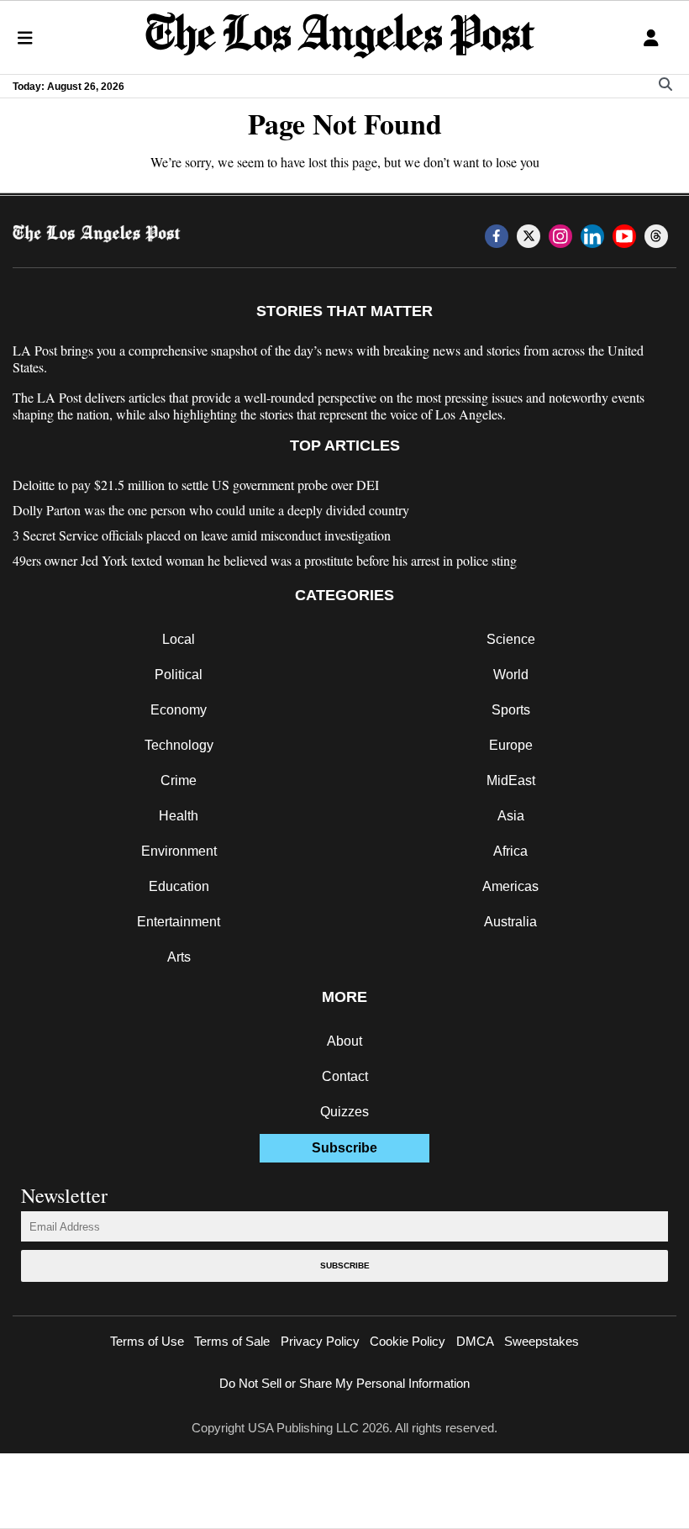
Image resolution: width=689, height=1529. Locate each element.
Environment (179, 851)
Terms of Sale (232, 1341)
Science (511, 639)
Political (178, 674)
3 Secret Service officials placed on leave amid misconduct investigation (202, 535)
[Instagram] (560, 236)
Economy (178, 710)
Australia (510, 922)
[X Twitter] (528, 236)
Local (178, 639)
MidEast (511, 780)
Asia (510, 816)
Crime (178, 780)
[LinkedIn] (592, 236)
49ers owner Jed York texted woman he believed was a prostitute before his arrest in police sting (265, 560)
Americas (510, 886)
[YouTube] (624, 236)
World (511, 674)
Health (178, 816)
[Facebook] (496, 236)
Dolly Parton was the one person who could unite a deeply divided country (211, 510)
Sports (511, 710)
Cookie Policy (407, 1341)
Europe (511, 745)
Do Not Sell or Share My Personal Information (344, 1383)
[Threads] (656, 236)
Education (179, 886)
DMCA (475, 1341)
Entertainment (178, 922)
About (344, 1041)
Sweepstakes (541, 1341)
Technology (179, 745)
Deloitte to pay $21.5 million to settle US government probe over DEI (196, 485)
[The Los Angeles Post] (340, 37)
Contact (345, 1076)
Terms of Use (147, 1341)
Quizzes (344, 1112)
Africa (510, 851)
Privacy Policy (320, 1341)
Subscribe (345, 1265)
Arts (179, 957)
